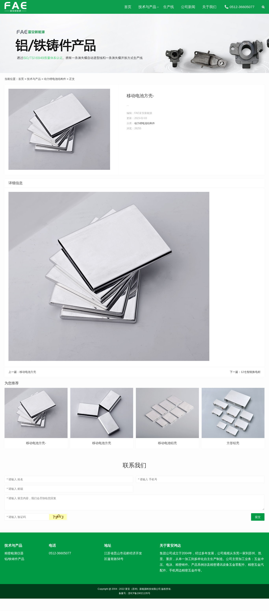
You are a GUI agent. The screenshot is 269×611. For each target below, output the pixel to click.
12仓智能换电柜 (251, 371)
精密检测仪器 (14, 553)
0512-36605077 (242, 7)
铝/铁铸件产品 (14, 559)
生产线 (168, 7)
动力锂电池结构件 (55, 78)
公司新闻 (188, 7)
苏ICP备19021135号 (139, 593)
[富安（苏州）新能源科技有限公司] (15, 7)
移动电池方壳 (27, 371)
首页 (127, 7)
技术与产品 (147, 7)
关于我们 (209, 7)
